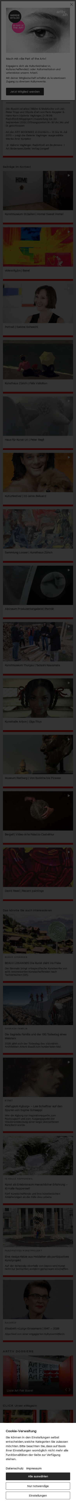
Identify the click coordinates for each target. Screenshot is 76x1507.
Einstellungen (38, 1495)
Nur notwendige (38, 1486)
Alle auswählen (38, 1476)
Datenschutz (14, 1468)
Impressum (34, 1468)
